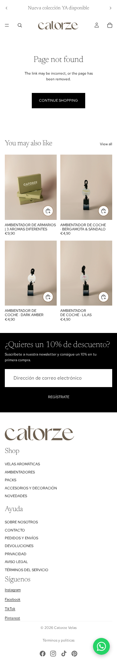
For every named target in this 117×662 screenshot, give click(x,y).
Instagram (13, 589)
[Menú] (7, 25)
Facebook (12, 599)
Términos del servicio (26, 570)
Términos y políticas (58, 640)
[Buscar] (19, 25)
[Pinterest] (74, 653)
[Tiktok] (64, 653)
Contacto (15, 530)
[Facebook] (42, 653)
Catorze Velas (65, 627)
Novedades (16, 496)
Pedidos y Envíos (21, 538)
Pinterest (12, 618)
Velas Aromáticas (22, 464)
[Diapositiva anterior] (6, 8)
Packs (10, 480)
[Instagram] (53, 653)
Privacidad (15, 554)
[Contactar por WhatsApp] (101, 646)
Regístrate (58, 397)
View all (106, 144)
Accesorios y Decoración (31, 488)
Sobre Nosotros (21, 522)
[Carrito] (109, 25)
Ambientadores (20, 472)
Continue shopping (58, 100)
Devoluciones (19, 545)
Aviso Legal (16, 561)
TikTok (10, 608)
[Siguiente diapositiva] (110, 8)
